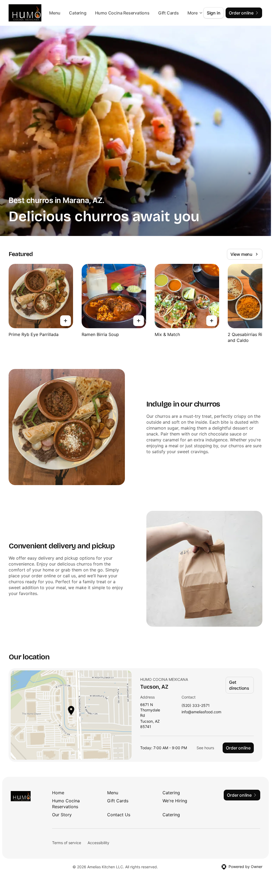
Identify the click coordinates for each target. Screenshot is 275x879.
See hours (205, 747)
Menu (79, 13)
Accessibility (98, 842)
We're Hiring (174, 800)
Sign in (213, 13)
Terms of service (66, 842)
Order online (238, 748)
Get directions (239, 685)
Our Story (62, 814)
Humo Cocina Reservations (146, 13)
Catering (102, 13)
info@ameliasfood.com (201, 712)
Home (58, 792)
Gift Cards (117, 800)
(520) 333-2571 (196, 705)
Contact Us (118, 814)
